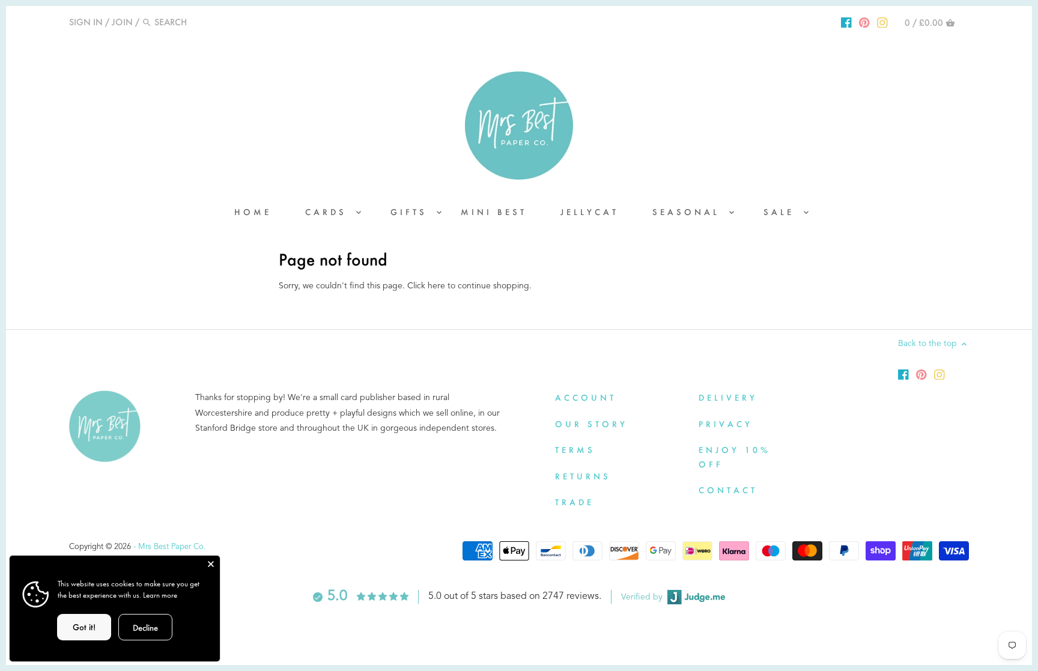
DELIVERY (728, 397)
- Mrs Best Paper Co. (169, 547)
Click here (426, 286)
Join (122, 22)
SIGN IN (86, 22)
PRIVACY (726, 424)
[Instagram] (882, 21)
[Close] (211, 565)
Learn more (160, 595)
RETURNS (583, 476)
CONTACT (728, 490)
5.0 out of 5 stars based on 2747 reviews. (514, 596)
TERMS (575, 450)
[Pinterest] (864, 21)
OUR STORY (591, 424)
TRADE (574, 502)
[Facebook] (846, 21)
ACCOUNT (585, 397)
